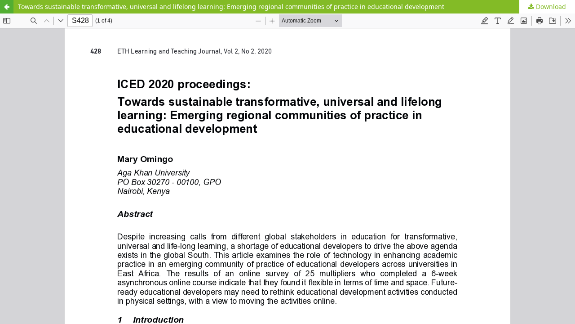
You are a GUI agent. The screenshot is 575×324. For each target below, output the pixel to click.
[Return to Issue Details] (6, 7)
